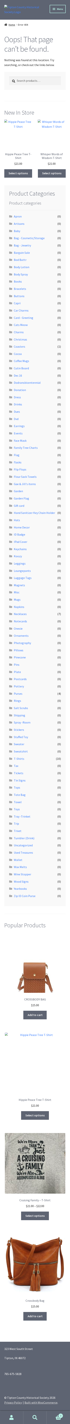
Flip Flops (20, 469)
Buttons (19, 296)
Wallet (18, 860)
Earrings (19, 426)
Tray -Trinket (22, 816)
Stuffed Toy (21, 737)
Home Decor (22, 527)
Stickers (19, 730)
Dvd (16, 419)
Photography (22, 643)
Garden (18, 491)
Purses (18, 693)
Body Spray (21, 274)
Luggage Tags (23, 578)
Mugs (17, 599)
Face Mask (20, 440)
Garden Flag (21, 498)
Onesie (18, 628)
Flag (16, 455)
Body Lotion (21, 267)
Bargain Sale (22, 253)
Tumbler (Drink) (24, 838)
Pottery (19, 686)
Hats (17, 520)
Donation (20, 390)
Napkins (19, 607)
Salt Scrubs (21, 708)
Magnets (19, 585)
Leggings (20, 563)
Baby (17, 231)
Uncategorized (23, 845)
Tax (16, 766)
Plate (17, 672)
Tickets (18, 773)
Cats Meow (21, 325)
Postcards (20, 679)
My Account (11, 1417)
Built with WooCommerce (40, 1402)
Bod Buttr (20, 260)
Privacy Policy (13, 1402)
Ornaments (21, 635)
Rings (17, 701)
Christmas (20, 339)
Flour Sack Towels (25, 477)
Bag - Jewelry (22, 245)
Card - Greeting (23, 318)
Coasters (19, 346)
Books (18, 281)
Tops (17, 787)
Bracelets (20, 289)
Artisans (19, 224)
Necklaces (20, 614)
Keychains (20, 549)
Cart (54, 1414)
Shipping (19, 715)
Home (12, 24)
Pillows (18, 650)
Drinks (18, 404)
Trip (16, 823)
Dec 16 (18, 375)
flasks (17, 462)
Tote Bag (20, 795)
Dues (17, 411)
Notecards (20, 621)
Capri (17, 303)
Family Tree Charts (26, 448)
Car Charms (21, 310)
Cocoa (18, 354)
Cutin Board (21, 368)
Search (35, 1417)
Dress (17, 397)
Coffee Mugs (21, 361)
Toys (17, 809)
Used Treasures (23, 852)
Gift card (19, 506)
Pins (16, 664)
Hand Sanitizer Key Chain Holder (34, 513)
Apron (18, 216)
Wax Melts (20, 867)
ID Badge (19, 534)
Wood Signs (21, 881)
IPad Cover (20, 542)
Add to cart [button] (35, 1015)
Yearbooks (20, 888)
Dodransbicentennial (27, 382)
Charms (19, 332)
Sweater (19, 744)
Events (18, 433)
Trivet (17, 831)
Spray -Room (22, 722)
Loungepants (22, 571)
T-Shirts (19, 759)
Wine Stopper (22, 874)
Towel (18, 802)
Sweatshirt (21, 751)
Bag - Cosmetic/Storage (29, 238)
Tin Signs (20, 780)
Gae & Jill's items (25, 484)
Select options (18, 173)
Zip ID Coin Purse (24, 896)
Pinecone (20, 657)
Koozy (18, 556)
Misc (16, 592)
